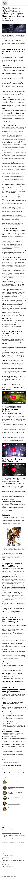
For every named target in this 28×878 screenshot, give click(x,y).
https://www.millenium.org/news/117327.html (11, 326)
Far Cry (11, 503)
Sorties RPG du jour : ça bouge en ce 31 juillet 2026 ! (10, 833)
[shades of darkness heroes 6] (14, 28)
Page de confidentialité (7, 866)
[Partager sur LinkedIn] (18, 772)
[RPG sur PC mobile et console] (11, 2)
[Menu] (25, 2)
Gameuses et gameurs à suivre (9, 858)
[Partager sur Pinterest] (14, 772)
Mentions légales (6, 864)
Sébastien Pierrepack (15, 762)
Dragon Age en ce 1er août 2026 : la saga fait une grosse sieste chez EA (13, 829)
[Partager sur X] (9, 772)
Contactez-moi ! (5, 857)
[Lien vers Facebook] (25, 876)
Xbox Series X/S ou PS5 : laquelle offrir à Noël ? (9, 842)
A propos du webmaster (8, 855)
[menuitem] (25, 2)
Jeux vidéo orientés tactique (7, 20)
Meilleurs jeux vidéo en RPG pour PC (15, 765)
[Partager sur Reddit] (23, 772)
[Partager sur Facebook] (4, 772)
